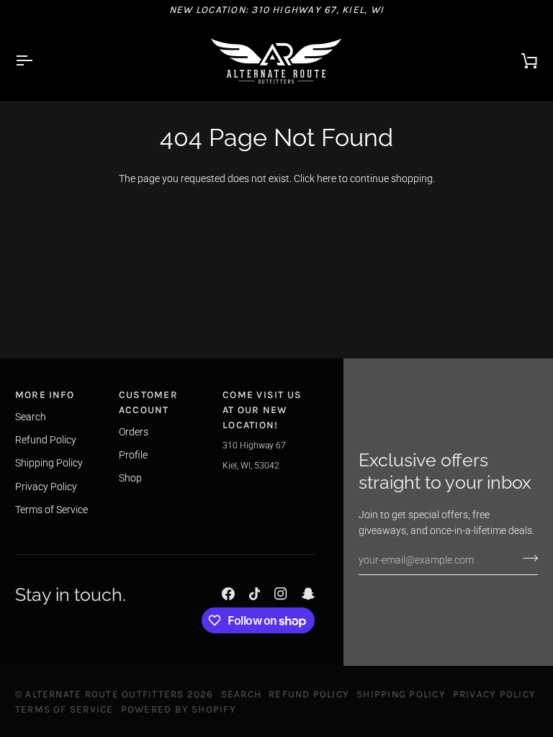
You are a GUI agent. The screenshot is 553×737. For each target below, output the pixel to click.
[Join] (526, 558)
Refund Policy (45, 440)
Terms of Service (51, 509)
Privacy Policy (46, 486)
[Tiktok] (255, 593)
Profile (133, 455)
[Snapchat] (308, 593)
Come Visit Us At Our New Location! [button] (262, 409)
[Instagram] (280, 593)
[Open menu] (36, 60)
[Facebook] (228, 593)
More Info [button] (44, 394)
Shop (130, 478)
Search (30, 416)
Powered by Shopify (178, 709)
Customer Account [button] (148, 402)
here (326, 178)
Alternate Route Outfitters (104, 694)
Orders (133, 432)
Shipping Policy (49, 463)
